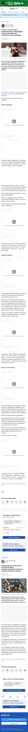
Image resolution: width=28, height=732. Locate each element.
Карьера (10, 12)
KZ (23, 8)
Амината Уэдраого (21, 92)
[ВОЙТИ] (26, 8)
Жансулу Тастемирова (8, 94)
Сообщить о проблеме (14, 719)
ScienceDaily (21, 602)
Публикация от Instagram (14, 140)
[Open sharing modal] (18, 697)
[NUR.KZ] (14, 9)
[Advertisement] (14, 80)
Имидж (22, 12)
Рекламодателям (14, 723)
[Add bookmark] (25, 697)
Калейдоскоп (4, 557)
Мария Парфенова (10, 92)
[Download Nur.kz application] (14, 3)
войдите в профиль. (8, 523)
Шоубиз (3, 12)
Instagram (15, 550)
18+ (3, 491)
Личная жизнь (17, 12)
